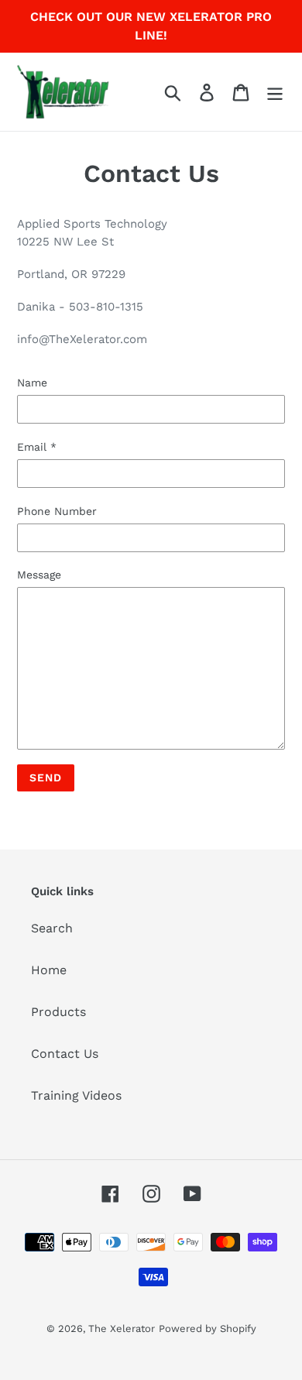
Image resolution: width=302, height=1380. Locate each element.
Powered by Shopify (207, 1328)
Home (49, 970)
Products (58, 1011)
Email (37, 447)
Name (32, 382)
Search (52, 928)
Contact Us (64, 1053)
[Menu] (275, 91)
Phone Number (57, 511)
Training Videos (76, 1095)
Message (39, 574)
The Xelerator (121, 1328)
